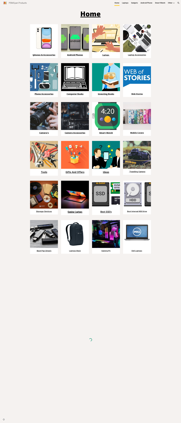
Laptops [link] (125, 3)
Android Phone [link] (146, 3)
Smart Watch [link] (160, 3)
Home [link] (117, 3)
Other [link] (170, 3)
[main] (90, 14)
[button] (178, 2)
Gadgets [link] (134, 3)
